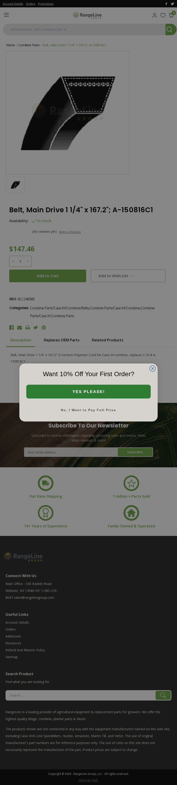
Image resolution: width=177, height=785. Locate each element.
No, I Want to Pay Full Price (88, 410)
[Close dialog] (152, 368)
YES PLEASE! (88, 391)
